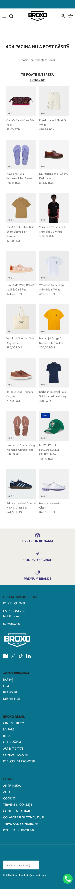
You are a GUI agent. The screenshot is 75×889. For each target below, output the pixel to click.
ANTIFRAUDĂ (12, 785)
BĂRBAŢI (8, 679)
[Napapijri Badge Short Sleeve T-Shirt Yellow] (54, 319)
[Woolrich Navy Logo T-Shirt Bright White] (54, 266)
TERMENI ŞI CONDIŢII (17, 804)
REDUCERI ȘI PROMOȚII (19, 761)
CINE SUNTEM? (13, 723)
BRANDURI (10, 692)
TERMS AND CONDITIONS (20, 824)
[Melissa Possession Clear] (54, 484)
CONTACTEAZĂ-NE (15, 755)
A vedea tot (38, 80)
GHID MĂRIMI (12, 742)
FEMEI (7, 686)
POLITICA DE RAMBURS (18, 830)
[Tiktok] (20, 656)
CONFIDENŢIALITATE (17, 811)
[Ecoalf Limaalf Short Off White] (54, 101)
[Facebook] (5, 656)
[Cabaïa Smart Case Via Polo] (21, 101)
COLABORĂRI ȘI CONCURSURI (23, 817)
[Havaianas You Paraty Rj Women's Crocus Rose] (21, 426)
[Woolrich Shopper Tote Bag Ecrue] (21, 319)
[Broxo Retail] (38, 16)
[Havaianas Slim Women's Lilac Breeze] (21, 154)
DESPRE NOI (11, 699)
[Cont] (61, 16)
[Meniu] (4, 16)
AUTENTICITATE (13, 748)
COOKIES (9, 798)
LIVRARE (8, 729)
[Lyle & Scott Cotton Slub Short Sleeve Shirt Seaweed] (21, 208)
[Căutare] (13, 16)
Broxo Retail (18, 875)
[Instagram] (13, 656)
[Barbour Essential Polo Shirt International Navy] (54, 373)
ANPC (7, 792)
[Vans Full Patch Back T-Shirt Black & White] (54, 208)
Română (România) (18, 865)
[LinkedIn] (28, 656)
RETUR (7, 736)
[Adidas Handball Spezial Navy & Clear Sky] (21, 484)
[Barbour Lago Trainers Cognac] (21, 373)
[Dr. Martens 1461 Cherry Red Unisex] (54, 154)
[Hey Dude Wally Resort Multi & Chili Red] (21, 266)
